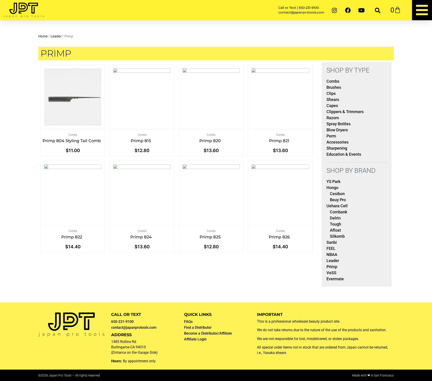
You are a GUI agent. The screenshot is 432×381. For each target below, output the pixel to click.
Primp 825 (210, 237)
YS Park (333, 181)
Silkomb (337, 236)
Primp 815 (141, 140)
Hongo (332, 187)
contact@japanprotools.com (133, 327)
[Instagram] (334, 10)
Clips (331, 93)
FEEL (330, 248)
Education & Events (343, 154)
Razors (332, 117)
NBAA (331, 254)
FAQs (188, 321)
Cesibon (337, 193)
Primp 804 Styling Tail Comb (72, 140)
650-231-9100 (122, 321)
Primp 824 (141, 237)
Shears (332, 99)
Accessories (337, 142)
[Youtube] (361, 10)
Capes (332, 105)
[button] (377, 10)
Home (43, 36)
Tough (335, 224)
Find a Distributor (198, 327)
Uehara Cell (337, 205)
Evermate (335, 278)
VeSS (331, 272)
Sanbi (331, 242)
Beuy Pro (338, 199)
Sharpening (336, 148)
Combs (72, 134)
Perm (331, 136)
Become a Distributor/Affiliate (208, 333)
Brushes (333, 87)
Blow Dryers (337, 130)
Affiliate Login (195, 339)
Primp (331, 266)
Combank (338, 212)
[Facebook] (347, 10)
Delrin (335, 218)
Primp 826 (279, 237)
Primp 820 (210, 140)
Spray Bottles (338, 123)
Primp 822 (71, 237)
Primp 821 (279, 140)
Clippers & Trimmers (345, 111)
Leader (56, 36)
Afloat (335, 230)
